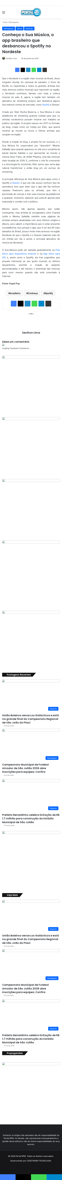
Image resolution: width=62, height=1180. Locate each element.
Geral (19, 28)
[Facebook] (17, 70)
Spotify (45, 104)
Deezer (16, 182)
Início (4, 22)
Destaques (14, 22)
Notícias (29, 28)
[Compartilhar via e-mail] (45, 70)
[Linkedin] (28, 70)
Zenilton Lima (11, 58)
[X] (23, 70)
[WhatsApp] (34, 70)
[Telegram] (39, 70)
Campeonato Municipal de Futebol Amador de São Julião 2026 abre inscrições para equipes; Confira (25, 768)
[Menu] (3, 13)
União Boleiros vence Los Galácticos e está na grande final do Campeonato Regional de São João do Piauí (30, 719)
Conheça (33, 293)
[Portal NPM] (31, 12)
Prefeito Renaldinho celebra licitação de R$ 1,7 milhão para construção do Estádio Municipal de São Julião (31, 818)
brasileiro (15, 293)
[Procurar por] (58, 13)
